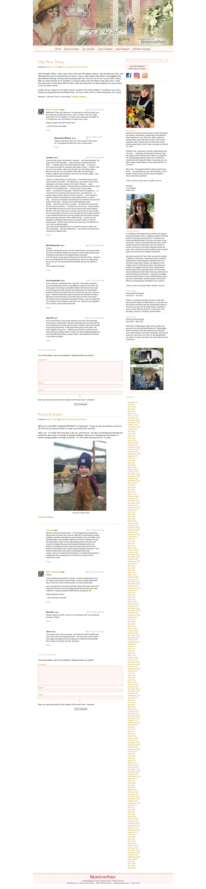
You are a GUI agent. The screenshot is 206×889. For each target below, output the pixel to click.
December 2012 (134, 770)
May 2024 (131, 463)
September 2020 (134, 561)
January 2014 (133, 740)
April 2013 (132, 761)
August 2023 (132, 483)
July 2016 (131, 673)
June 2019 (132, 595)
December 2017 (134, 635)
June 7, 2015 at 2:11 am (95, 281)
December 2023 (134, 474)
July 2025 (131, 431)
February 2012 (133, 792)
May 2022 (131, 517)
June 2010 (132, 837)
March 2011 (132, 817)
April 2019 (132, 599)
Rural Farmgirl (122, 48)
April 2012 (132, 788)
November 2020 (134, 557)
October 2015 (133, 693)
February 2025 (133, 443)
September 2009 (134, 857)
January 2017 (133, 660)
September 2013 (134, 749)
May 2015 (131, 705)
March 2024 (132, 467)
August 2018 (132, 617)
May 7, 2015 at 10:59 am (94, 572)
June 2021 (132, 541)
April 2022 (132, 519)
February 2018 (133, 631)
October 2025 (133, 425)
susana (49, 530)
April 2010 (132, 841)
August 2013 (132, 752)
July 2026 (131, 405)
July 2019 (131, 593)
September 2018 (134, 615)
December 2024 (134, 447)
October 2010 (133, 828)
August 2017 (132, 644)
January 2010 (133, 848)
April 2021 (132, 546)
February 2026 (133, 416)
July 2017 (131, 646)
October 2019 (133, 586)
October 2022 (133, 505)
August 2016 (132, 671)
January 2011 (133, 821)
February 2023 (133, 496)
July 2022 (131, 512)
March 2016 (132, 682)
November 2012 (134, 772)
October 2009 (133, 855)
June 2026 (132, 407)
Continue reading (79, 97)
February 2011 (133, 819)
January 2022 (133, 526)
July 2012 (131, 781)
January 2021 (133, 552)
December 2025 (134, 420)
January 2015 (133, 714)
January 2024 (133, 472)
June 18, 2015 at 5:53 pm (94, 318)
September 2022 (134, 508)
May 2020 (131, 570)
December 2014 (134, 716)
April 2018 (132, 626)
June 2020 (132, 568)
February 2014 (133, 738)
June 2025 (132, 434)
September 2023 (134, 481)
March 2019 (132, 602)
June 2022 (132, 514)
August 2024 (132, 456)
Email (41, 390)
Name (41, 383)
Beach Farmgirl (71, 48)
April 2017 (132, 653)
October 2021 (133, 532)
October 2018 (133, 613)
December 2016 (134, 662)
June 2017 (132, 649)
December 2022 (134, 501)
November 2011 (134, 799)
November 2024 (134, 449)
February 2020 (133, 577)
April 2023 (132, 492)
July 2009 (131, 861)
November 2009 (134, 852)
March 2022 (132, 521)
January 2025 (133, 445)
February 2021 (133, 550)
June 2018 (132, 622)
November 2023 (134, 476)
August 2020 (132, 564)
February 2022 (133, 523)
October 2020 (133, 559)
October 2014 (133, 720)
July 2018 (131, 620)
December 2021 (134, 528)
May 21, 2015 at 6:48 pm (94, 138)
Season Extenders (50, 414)
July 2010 (131, 835)
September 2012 (134, 776)
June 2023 (132, 487)
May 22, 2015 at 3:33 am (94, 158)
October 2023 (133, 478)
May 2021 (131, 543)
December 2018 (134, 608)
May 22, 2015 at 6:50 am (94, 245)
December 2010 (134, 823)
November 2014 (134, 718)
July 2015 (131, 700)
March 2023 (132, 494)
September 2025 (134, 427)
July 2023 (131, 485)
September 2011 (134, 803)
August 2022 (132, 510)
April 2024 (132, 465)
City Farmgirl (88, 48)
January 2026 (133, 418)
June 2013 (132, 756)
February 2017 (133, 658)
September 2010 (134, 830)
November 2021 (134, 530)
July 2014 (131, 727)
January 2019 (133, 606)
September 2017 (134, 642)
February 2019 (133, 604)
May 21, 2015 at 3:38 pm (94, 110)
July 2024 (131, 458)
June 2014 (132, 729)
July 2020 (131, 566)
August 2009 (132, 859)
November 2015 (134, 691)
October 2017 (133, 640)
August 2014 (132, 725)
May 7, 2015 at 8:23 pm (95, 612)
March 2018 (132, 629)
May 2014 (131, 732)
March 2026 (132, 414)
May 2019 (131, 597)
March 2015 (132, 709)
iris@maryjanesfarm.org (121, 883)
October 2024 (133, 452)
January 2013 (133, 767)
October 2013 (133, 747)
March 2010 (132, 843)
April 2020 (132, 573)
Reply (48, 130)
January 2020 (133, 579)
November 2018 (134, 611)
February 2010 (133, 846)
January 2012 (133, 794)
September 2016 (134, 669)
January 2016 (133, 687)
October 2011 (133, 801)
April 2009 (132, 868)
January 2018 (133, 633)
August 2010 (132, 832)
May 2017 (131, 651)
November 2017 (134, 637)
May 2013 (131, 758)
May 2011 (131, 812)
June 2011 (132, 810)
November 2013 (134, 745)
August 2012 (132, 779)
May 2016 (131, 678)
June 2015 (132, 702)
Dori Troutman (53, 109)
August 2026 (132, 402)
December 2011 (134, 796)
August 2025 (132, 429)
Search (164, 61)
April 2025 (132, 438)
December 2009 (134, 850)
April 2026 (132, 411)
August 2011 (132, 805)
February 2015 (133, 711)
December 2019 (134, 581)
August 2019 (132, 590)
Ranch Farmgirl (105, 48)
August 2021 (132, 537)
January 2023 (133, 499)
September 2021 (134, 534)
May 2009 (131, 866)
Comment (42, 360)
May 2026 (131, 409)
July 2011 (131, 808)
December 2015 (134, 689)
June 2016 (132, 676)
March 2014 (132, 736)
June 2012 (132, 783)
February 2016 (133, 685)
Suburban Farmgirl (141, 48)
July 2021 (131, 539)
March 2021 (132, 548)
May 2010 (131, 839)
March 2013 (132, 763)
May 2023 (131, 490)
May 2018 (131, 624)
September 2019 (134, 588)
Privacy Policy (135, 883)
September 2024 (134, 454)
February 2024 (133, 470)
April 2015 (132, 707)
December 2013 (134, 743)
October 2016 (133, 667)
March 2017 (132, 655)
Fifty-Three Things (51, 62)
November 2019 (134, 584)
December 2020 (134, 555)
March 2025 (132, 440)
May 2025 (131, 436)
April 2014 (132, 734)
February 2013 (133, 765)
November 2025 (134, 423)
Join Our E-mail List (137, 67)
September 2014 (134, 723)
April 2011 (131, 814)
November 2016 (134, 664)
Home (58, 48)
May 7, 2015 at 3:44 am (95, 530)
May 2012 (131, 785)
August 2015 (132, 698)
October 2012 (133, 774)
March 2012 (132, 790)
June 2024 (132, 461)
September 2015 (134, 696)
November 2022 (134, 503)
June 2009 (132, 864)
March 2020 (132, 575)
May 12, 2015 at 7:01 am (94, 632)
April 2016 (132, 680)
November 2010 (134, 826)
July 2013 (131, 754)
